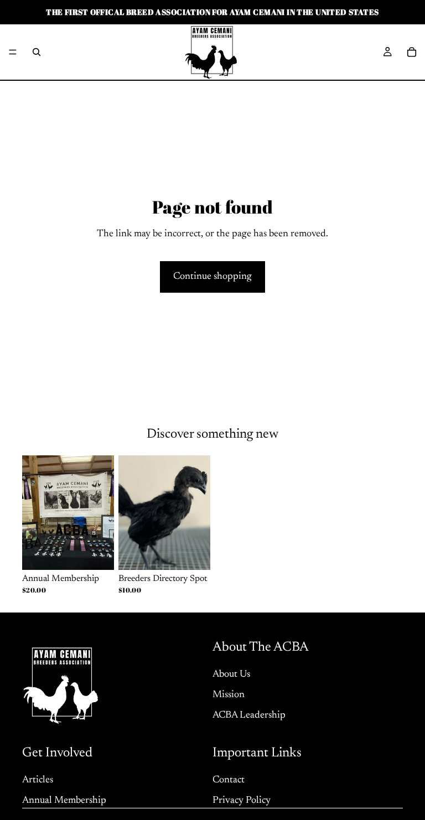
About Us (231, 674)
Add (202, 553)
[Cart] (412, 52)
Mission (228, 695)
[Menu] (12, 52)
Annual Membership (64, 800)
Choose (106, 553)
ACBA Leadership (249, 715)
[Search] (36, 52)
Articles (37, 780)
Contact (228, 780)
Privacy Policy (241, 800)
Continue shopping (212, 277)
